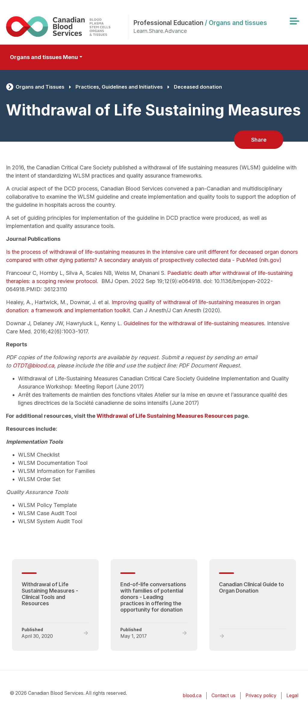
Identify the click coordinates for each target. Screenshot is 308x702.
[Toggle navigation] (294, 21)
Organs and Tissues (40, 87)
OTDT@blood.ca (33, 365)
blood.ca (192, 695)
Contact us (223, 695)
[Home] (67, 26)
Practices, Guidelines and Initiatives (119, 87)
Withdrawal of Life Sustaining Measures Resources (165, 416)
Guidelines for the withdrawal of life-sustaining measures (194, 323)
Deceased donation (198, 87)
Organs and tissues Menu (44, 57)
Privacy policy (260, 695)
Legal (292, 695)
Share (258, 140)
